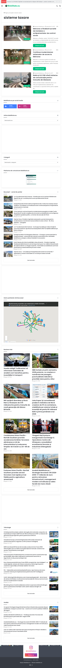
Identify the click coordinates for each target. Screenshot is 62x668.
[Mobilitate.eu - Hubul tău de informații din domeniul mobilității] (12, 5)
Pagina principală (9, 12)
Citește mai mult (39, 45)
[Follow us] (31, 648)
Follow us (31, 655)
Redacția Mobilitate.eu (39, 26)
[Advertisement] (31, 139)
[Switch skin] (57, 6)
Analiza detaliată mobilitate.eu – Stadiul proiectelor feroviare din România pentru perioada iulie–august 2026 (23, 615)
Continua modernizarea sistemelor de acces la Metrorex (43, 54)
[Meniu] (2, 6)
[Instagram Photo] (6, 651)
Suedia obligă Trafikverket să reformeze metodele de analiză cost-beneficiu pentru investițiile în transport (16, 371)
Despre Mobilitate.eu (25, 662)
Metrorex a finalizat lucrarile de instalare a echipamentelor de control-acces (44, 32)
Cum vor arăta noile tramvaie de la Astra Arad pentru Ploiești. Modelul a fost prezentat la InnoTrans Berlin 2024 (25, 630)
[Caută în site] (60, 6)
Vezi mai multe (31, 260)
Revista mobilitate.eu (37, 662)
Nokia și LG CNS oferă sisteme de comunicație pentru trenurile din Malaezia (45, 77)
